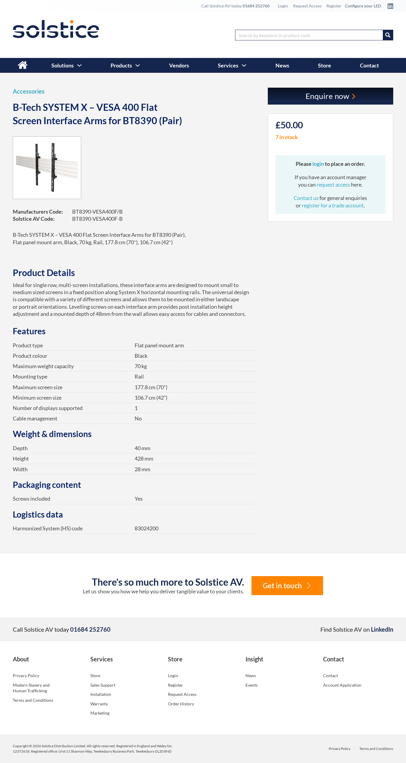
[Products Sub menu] (137, 65)
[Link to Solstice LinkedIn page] (388, 6)
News (282, 65)
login (318, 163)
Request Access (307, 5)
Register (334, 5)
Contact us (307, 198)
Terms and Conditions (33, 700)
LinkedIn (382, 629)
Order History (181, 703)
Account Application (342, 685)
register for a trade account (333, 205)
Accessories (29, 91)
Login (283, 5)
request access (333, 184)
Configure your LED (363, 5)
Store (324, 65)
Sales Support (102, 685)
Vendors (179, 65)
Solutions (62, 65)
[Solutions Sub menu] (79, 65)
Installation (100, 694)
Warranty (99, 703)
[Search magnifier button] (388, 35)
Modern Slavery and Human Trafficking (31, 687)
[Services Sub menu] (244, 65)
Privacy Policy (26, 675)
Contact (369, 65)
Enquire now (328, 96)
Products (121, 65)
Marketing (99, 712)
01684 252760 (256, 5)
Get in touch (282, 585)
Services (228, 65)
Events (252, 685)
